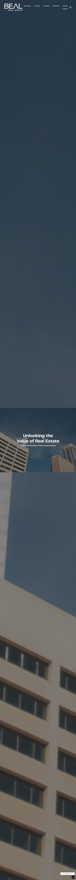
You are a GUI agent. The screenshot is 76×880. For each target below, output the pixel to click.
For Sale (65, 8)
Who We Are (27, 6)
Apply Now (46, 6)
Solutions (37, 6)
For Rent (65, 6)
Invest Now (56, 6)
